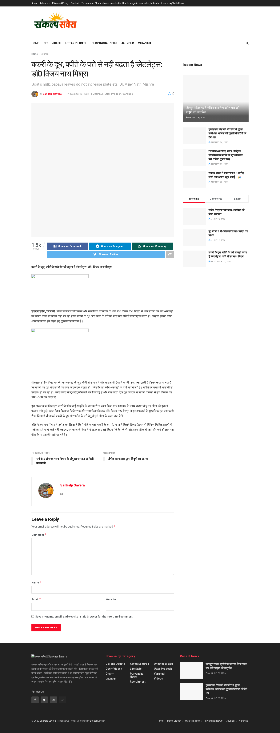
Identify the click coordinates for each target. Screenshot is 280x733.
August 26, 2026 (196, 117)
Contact (75, 3)
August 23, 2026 (219, 182)
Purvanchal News (104, 43)
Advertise (45, 3)
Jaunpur (127, 43)
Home (35, 43)
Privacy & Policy (60, 3)
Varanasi (144, 43)
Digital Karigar (97, 720)
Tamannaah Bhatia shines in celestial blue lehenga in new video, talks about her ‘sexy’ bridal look (133, 3)
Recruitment (138, 681)
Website (111, 599)
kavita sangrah (139, 663)
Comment (38, 534)
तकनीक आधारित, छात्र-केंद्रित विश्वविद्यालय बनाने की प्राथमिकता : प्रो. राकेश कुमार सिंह (226, 155)
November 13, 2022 (78, 93)
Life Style (136, 668)
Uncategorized (163, 663)
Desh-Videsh (52, 43)
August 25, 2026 (219, 164)
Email (36, 599)
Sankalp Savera (52, 93)
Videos (158, 678)
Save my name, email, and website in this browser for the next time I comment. (84, 616)
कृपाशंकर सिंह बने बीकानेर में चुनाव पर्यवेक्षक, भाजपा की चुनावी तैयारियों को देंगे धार (227, 133)
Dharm (110, 673)
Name (36, 582)
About (34, 3)
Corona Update (115, 663)
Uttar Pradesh (76, 43)
